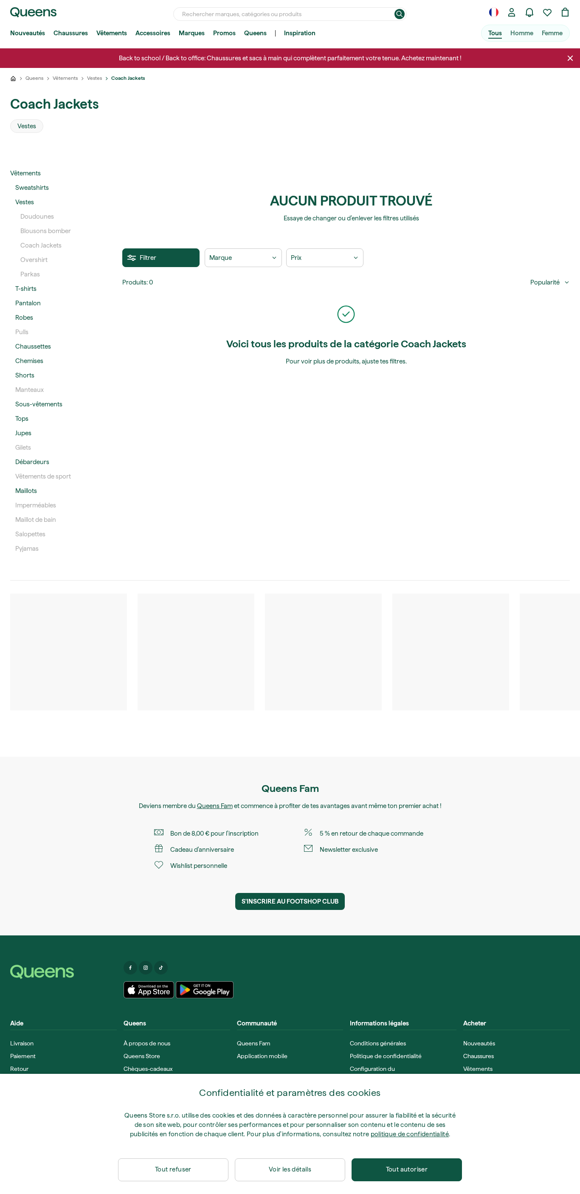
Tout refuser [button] (173, 1169)
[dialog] (290, 1134)
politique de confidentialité (410, 1134)
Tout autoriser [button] (407, 1169)
